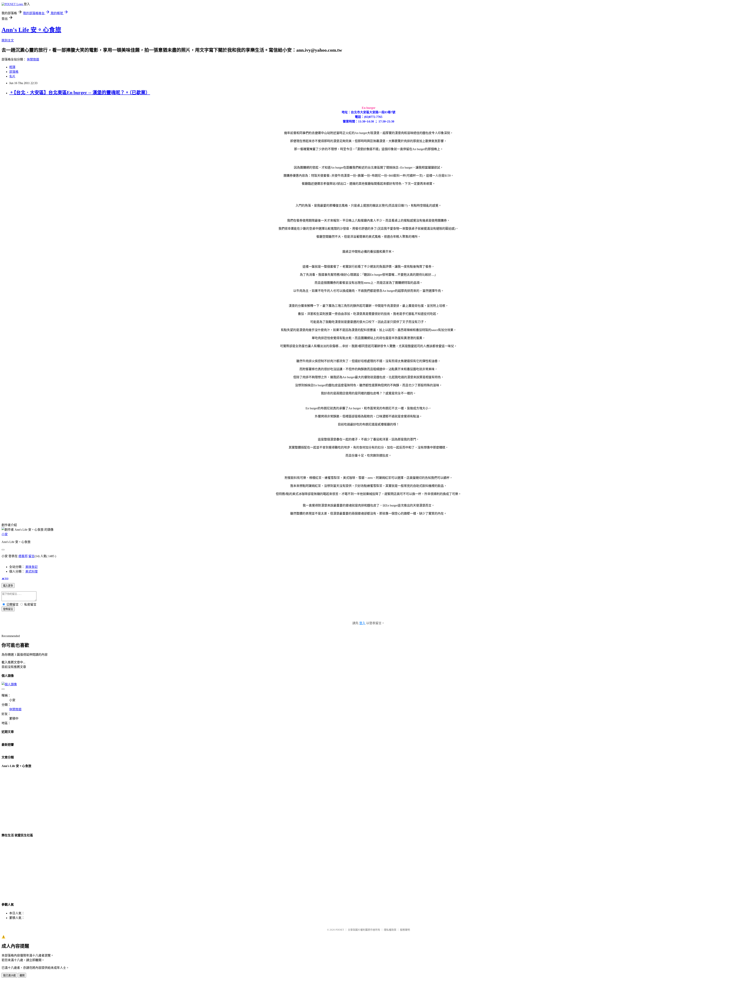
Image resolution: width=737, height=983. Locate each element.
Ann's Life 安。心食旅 (31, 29)
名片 (12, 76)
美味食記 (31, 566)
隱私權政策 (390, 929)
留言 (31, 556)
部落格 (13, 71)
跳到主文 (8, 40)
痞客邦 (23, 556)
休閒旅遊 (33, 59)
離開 (22, 975)
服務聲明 (405, 929)
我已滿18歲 (9, 975)
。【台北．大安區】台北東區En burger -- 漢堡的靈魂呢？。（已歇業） (79, 92)
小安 (5, 534)
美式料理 (31, 571)
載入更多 (8, 585)
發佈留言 (8, 609)
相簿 (12, 67)
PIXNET (339, 929)
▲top (5, 578)
